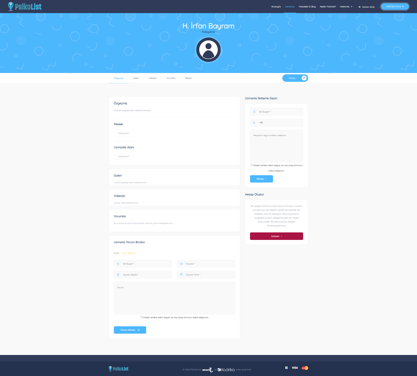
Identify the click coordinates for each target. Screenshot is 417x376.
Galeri (136, 78)
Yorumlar (171, 78)
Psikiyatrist (123, 133)
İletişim (188, 78)
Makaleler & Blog (307, 6)
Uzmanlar (290, 6)
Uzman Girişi (368, 7)
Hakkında (345, 6)
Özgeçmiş (118, 78)
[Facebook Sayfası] (286, 367)
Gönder (260, 179)
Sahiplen (275, 236)
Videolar (153, 78)
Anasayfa (276, 6)
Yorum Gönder (128, 330)
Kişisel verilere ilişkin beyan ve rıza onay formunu (167, 317)
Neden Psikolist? (328, 6)
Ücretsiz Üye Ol (394, 6)
